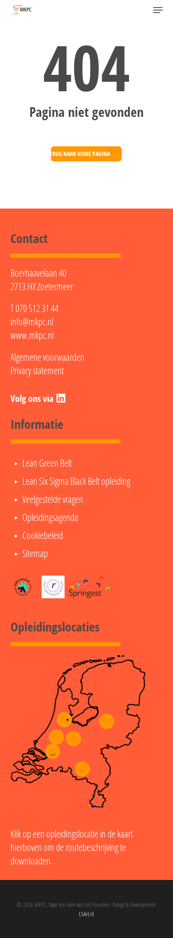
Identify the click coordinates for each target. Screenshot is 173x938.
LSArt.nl (86, 914)
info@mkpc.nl (31, 321)
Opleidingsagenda (50, 517)
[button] (158, 10)
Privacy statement (37, 370)
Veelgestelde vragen (52, 499)
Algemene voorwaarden (47, 357)
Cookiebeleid (42, 535)
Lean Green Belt (47, 463)
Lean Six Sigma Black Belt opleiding (76, 481)
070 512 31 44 (37, 308)
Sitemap (35, 553)
